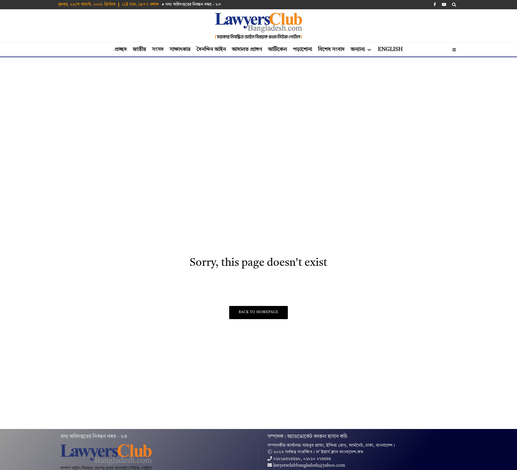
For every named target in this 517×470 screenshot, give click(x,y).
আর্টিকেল (277, 49)
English (390, 49)
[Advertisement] (258, 102)
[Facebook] (435, 4)
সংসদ (158, 49)
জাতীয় (139, 49)
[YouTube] (444, 4)
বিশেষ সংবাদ (331, 49)
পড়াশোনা (302, 49)
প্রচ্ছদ (121, 49)
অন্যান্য (358, 49)
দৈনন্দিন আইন (211, 49)
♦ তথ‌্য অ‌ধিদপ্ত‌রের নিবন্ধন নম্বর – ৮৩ (191, 4)
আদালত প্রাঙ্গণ (247, 49)
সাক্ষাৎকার (180, 49)
